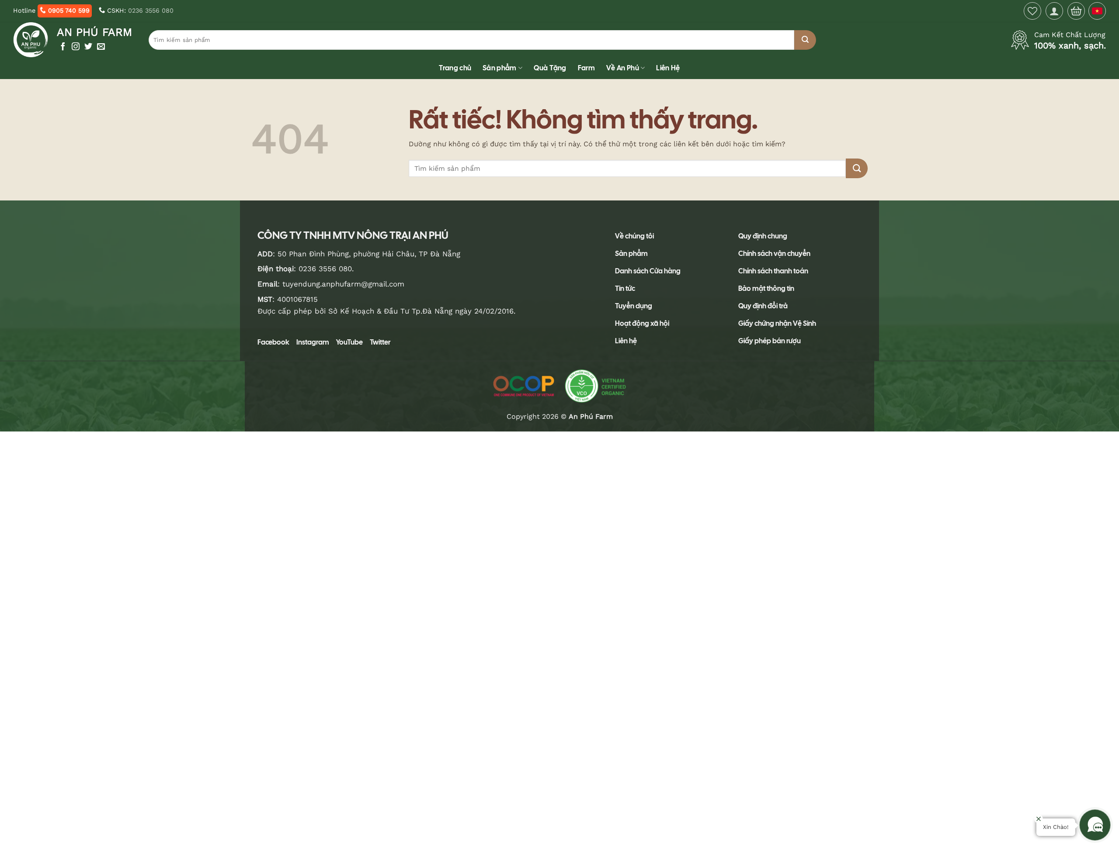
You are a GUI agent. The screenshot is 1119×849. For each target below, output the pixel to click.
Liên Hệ (668, 67)
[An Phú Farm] (31, 39)
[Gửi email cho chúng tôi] (101, 47)
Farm (586, 67)
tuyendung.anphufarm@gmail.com (343, 284)
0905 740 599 (68, 10)
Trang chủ (455, 67)
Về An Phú (622, 67)
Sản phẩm (500, 67)
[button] (1054, 11)
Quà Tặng (550, 67)
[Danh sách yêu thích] (1032, 11)
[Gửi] (805, 40)
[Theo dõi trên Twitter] (88, 47)
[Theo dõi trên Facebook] (63, 47)
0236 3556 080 (151, 10)
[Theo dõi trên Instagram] (76, 47)
